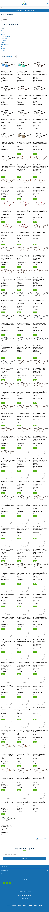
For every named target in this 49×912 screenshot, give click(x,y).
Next (45, 838)
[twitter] (10, 883)
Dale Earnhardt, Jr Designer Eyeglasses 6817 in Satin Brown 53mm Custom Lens (24, 528)
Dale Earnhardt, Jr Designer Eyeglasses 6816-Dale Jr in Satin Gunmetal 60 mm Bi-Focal (40, 438)
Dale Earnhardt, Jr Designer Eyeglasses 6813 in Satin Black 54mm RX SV (23, 325)
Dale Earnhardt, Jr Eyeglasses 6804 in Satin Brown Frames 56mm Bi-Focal (7, 596)
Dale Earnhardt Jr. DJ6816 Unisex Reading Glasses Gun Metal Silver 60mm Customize (8, 166)
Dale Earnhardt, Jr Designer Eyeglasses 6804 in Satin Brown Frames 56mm (40, 234)
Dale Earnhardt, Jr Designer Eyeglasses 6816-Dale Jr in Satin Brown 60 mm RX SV (8, 438)
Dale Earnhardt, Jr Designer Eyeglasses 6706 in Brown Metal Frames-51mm (24, 189)
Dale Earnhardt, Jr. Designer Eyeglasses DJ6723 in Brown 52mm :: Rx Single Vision (23, 802)
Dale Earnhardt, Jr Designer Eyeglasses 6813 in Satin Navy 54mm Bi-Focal (7, 347)
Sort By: (3, 56)
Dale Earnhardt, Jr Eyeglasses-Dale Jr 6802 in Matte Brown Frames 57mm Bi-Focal (7, 664)
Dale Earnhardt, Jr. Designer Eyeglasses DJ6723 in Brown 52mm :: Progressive (39, 778)
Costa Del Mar (4, 38)
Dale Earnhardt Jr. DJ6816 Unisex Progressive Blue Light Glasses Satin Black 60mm (40, 144)
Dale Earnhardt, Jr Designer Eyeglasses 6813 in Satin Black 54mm (7, 302)
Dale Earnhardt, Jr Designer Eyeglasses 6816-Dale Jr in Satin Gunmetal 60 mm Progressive (24, 460)
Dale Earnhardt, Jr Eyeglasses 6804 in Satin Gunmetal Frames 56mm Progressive (8, 641)
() (47, 3)
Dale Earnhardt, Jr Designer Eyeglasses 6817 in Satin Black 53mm (7, 483)
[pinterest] (7, 883)
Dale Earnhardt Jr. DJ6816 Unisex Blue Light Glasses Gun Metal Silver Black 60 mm (40, 97)
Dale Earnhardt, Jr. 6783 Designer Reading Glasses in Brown (40, 708)
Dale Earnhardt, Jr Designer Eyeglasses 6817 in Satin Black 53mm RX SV (23, 505)
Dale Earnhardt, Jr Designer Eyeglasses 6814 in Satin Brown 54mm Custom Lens (8, 392)
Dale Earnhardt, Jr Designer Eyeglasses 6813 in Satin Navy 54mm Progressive (39, 347)
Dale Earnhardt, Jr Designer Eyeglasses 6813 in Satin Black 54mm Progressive (7, 325)
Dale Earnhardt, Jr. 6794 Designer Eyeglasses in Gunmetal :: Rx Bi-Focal (24, 732)
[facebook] (4, 883)
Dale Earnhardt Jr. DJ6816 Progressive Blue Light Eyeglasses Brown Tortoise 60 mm (40, 73)
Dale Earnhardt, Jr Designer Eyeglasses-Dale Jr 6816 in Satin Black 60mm (24, 551)
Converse (3, 48)
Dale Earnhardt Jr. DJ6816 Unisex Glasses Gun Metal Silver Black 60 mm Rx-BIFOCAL (24, 121)
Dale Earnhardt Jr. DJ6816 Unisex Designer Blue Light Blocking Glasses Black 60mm (8, 121)
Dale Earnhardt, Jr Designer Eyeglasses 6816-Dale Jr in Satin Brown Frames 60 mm (24, 438)
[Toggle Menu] (2, 3)
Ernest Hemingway (5, 36)
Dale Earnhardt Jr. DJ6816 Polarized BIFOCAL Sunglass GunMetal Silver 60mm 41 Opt (7, 73)
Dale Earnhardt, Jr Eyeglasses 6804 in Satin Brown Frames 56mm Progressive (39, 596)
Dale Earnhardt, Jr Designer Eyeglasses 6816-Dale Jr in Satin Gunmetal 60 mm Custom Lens (8, 460)
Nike (2, 46)
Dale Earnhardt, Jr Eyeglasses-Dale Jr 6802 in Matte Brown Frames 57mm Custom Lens (23, 664)
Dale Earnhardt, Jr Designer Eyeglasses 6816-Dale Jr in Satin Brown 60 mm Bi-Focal (8, 415)
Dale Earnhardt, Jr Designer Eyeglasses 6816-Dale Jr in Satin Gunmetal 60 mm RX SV (40, 460)
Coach (2, 42)
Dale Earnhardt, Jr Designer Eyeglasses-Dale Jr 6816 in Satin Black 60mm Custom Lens (8, 573)
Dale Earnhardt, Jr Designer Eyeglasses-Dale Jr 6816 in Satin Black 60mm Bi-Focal (40, 551)
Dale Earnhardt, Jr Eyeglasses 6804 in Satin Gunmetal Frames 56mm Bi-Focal (24, 619)
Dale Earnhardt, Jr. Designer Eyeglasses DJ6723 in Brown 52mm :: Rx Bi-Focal (7, 802)
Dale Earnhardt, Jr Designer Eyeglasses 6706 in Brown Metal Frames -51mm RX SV (8, 189)
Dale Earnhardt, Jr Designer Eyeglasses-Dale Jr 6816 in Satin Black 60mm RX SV (40, 573)
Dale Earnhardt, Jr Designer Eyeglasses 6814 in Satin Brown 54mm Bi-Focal (40, 370)
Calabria (3, 30)
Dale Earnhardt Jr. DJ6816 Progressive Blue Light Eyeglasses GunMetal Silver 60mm (7, 98)
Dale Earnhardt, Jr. (5, 44)
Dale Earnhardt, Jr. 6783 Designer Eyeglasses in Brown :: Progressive (40, 686)
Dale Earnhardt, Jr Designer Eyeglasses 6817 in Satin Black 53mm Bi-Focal (23, 483)
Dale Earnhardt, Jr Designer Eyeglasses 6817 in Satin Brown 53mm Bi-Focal (8, 528)
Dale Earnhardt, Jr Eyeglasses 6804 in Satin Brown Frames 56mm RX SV (7, 619)
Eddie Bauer (4, 40)
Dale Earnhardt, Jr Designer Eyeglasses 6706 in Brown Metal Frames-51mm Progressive (40, 189)
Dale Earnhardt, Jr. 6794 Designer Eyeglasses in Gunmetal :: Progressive (8, 732)
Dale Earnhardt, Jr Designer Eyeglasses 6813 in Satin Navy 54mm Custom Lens (23, 347)
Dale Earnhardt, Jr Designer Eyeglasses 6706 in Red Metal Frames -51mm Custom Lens (23, 211)
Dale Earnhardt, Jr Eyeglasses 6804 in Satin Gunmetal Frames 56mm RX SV (24, 641)
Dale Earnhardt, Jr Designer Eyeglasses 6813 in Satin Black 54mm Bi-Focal (23, 302)
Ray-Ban (3, 32)
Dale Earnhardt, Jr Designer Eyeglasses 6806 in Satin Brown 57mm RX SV (40, 279)
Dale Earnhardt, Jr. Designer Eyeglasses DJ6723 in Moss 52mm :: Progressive (7, 827)
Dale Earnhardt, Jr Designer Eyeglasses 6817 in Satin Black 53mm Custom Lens (40, 483)
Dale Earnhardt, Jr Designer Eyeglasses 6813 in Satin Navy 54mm (39, 325)
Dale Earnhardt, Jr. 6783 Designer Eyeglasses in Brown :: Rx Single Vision (24, 709)
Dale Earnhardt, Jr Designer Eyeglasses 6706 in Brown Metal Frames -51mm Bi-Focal (24, 166)
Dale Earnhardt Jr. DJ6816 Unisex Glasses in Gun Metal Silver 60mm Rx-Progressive (40, 121)
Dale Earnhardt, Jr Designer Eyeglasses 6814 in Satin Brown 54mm (24, 370)
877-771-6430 (25, 898)
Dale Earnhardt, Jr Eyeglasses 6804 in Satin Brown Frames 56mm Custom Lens (23, 596)
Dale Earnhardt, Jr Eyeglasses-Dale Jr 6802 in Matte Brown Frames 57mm (40, 641)
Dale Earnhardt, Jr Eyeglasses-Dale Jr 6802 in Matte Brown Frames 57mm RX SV (7, 686)
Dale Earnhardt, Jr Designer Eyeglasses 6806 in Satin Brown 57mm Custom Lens (8, 279)
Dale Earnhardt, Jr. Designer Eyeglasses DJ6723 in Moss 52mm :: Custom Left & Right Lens (39, 803)
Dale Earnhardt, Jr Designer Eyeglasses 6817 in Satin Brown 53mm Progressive (40, 528)
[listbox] (11, 56)
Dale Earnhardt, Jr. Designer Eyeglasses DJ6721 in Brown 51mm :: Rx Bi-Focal (39, 754)
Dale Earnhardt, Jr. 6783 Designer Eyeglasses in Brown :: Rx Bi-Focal (8, 708)
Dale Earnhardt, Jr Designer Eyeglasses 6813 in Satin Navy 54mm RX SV (7, 370)
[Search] (1, 7)
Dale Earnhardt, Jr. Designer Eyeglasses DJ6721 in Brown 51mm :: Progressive (23, 754)
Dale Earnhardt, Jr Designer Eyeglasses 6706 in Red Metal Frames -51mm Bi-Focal (7, 211)
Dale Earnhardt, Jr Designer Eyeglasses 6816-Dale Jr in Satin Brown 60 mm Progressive (40, 415)
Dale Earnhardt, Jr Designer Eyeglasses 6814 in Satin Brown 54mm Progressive (24, 392)
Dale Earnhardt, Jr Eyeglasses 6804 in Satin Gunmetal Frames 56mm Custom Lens (40, 619)
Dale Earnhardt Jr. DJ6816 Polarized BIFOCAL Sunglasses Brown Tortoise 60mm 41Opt (24, 73)
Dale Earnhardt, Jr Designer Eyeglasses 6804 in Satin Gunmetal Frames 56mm (7, 257)
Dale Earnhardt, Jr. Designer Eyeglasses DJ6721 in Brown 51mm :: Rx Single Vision (7, 778)
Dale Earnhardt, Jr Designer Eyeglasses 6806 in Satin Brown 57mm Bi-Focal (40, 257)
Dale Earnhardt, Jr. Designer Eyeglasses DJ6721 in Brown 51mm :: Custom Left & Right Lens (7, 755)
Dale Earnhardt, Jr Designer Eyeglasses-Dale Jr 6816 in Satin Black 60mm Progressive (24, 573)
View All (3, 50)
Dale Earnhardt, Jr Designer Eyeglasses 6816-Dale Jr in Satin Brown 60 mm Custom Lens (24, 415)
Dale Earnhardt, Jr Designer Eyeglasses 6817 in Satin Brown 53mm (40, 505)
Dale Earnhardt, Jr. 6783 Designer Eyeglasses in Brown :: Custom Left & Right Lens (24, 686)
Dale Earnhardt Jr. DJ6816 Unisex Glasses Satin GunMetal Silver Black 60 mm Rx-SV (8, 144)
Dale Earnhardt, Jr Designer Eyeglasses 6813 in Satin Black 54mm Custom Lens (40, 302)
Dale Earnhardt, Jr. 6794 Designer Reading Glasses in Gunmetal (40, 731)
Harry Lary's (4, 34)
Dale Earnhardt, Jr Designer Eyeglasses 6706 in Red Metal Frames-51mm (7, 234)
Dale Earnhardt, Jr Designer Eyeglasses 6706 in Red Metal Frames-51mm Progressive (23, 234)
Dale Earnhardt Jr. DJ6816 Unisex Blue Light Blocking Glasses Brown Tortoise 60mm (24, 97)
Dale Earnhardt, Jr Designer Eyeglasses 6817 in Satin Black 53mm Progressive (7, 505)
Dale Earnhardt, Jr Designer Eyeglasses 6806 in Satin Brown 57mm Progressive (24, 279)
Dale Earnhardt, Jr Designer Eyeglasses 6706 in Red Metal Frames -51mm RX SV (40, 211)
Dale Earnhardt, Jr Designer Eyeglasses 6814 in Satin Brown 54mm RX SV (40, 392)
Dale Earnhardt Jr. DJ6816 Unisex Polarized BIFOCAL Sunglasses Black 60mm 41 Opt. (24, 144)
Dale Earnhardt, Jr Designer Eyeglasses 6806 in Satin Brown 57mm (24, 257)
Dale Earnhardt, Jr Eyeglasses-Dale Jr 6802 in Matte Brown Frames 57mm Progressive (40, 664)
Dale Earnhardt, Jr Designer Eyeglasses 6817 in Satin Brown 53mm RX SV (8, 551)
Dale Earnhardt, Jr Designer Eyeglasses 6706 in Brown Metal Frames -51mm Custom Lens (40, 166)
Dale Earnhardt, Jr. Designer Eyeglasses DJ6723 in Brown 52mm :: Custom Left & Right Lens (23, 779)
